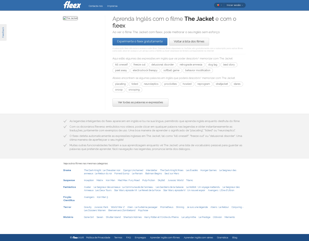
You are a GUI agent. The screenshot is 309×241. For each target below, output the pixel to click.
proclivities (170, 83)
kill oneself (121, 64)
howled (187, 83)
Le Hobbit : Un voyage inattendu (203, 187)
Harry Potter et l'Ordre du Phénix (161, 217)
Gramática (222, 237)
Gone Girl (89, 217)
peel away (121, 70)
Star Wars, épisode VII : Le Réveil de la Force (137, 190)
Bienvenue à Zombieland (121, 210)
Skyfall (161, 180)
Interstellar (151, 170)
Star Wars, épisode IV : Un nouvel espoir (184, 190)
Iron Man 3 (102, 197)
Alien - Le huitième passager (142, 207)
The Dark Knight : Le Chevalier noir (102, 170)
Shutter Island (113, 217)
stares (237, 83)
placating (120, 83)
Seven (100, 217)
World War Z (118, 207)
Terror (67, 207)
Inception (89, 180)
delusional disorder (162, 64)
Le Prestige (204, 217)
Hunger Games (208, 170)
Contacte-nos (96, 6)
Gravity (88, 207)
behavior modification (197, 70)
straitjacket (222, 83)
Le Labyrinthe (189, 217)
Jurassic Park (101, 207)
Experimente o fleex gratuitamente (140, 41)
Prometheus (166, 207)
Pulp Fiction (148, 180)
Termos (118, 237)
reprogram (203, 83)
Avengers (89, 197)
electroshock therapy (145, 70)
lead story (229, 64)
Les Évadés (192, 170)
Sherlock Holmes (132, 217)
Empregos (140, 237)
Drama (67, 170)
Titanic (189, 180)
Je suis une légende (197, 207)
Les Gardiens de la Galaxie (169, 187)
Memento (230, 217)
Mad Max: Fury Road (129, 180)
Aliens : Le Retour (219, 207)
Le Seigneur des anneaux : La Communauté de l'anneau (123, 187)
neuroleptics (151, 83)
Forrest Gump (121, 173)
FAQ (128, 237)
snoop (119, 89)
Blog (234, 237)
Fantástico (69, 187)
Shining (180, 207)
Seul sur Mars (172, 173)
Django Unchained (133, 170)
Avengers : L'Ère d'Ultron (221, 190)
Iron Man (110, 180)
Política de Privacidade (98, 237)
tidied (135, 83)
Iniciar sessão (234, 5)
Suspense (69, 180)
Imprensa (112, 6)
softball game (171, 70)
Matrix (100, 180)
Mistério (68, 217)
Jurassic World (175, 180)
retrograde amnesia (191, 64)
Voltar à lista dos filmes (189, 41)
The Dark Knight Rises (171, 170)
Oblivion (217, 217)
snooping (134, 89)
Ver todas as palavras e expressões (140, 102)
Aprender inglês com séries (198, 237)
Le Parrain (137, 173)
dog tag (212, 64)
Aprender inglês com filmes (165, 237)
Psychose (143, 210)
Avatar (87, 187)
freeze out (139, 64)
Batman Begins (153, 173)
